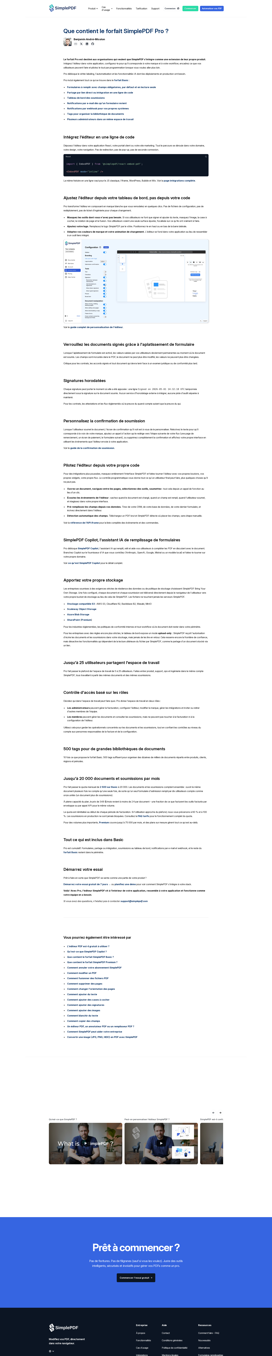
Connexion (170, 8)
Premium (86, 619)
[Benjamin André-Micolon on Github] (93, 44)
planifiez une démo (125, 884)
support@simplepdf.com (134, 901)
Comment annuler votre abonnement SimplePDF (94, 967)
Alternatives (204, 1347)
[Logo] (65, 8)
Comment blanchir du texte (82, 1015)
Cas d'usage (142, 1347)
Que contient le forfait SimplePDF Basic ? (90, 957)
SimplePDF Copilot (88, 548)
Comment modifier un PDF (81, 973)
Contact (166, 1333)
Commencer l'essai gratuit (134, 1277)
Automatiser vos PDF (212, 8)
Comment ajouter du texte (82, 994)
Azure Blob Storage (78, 614)
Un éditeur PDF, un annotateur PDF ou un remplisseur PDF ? (100, 1026)
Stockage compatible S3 (81, 603)
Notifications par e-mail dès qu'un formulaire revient (97, 103)
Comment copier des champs (83, 1021)
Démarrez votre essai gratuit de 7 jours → (87, 884)
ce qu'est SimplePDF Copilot (84, 563)
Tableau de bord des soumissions (86, 97)
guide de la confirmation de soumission (92, 448)
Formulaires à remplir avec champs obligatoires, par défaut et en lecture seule (111, 87)
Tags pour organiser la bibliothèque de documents (95, 113)
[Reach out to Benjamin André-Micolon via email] (76, 44)
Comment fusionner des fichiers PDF (88, 978)
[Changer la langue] (51, 1351)
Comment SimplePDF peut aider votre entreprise (94, 1031)
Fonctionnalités (124, 8)
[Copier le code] (206, 157)
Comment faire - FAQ (208, 1333)
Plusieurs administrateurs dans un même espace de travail (100, 119)
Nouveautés (204, 1340)
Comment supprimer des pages (84, 983)
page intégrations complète (179, 180)
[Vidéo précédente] (213, 1113)
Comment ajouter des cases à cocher (88, 999)
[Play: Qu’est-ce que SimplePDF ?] (85, 1143)
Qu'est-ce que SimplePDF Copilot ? (87, 951)
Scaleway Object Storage (81, 609)
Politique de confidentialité (174, 1347)
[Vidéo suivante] (220, 1113)
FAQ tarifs (143, 816)
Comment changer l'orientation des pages (91, 988)
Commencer (190, 8)
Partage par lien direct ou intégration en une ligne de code (100, 92)
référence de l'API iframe (84, 522)
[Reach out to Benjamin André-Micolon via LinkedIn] (87, 44)
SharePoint (73, 619)
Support (155, 8)
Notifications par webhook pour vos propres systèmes (98, 108)
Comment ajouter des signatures (85, 1005)
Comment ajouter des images (83, 1010)
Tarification (141, 8)
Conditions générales (172, 1340)
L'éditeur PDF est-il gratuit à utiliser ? (88, 946)
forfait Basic (121, 80)
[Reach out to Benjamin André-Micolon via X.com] (81, 44)
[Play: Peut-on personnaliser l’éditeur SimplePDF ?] (161, 1143)
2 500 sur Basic (108, 787)
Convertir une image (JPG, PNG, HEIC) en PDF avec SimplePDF (102, 1037)
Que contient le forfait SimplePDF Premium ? (92, 962)
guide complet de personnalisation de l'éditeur (96, 327)
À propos (140, 1333)
